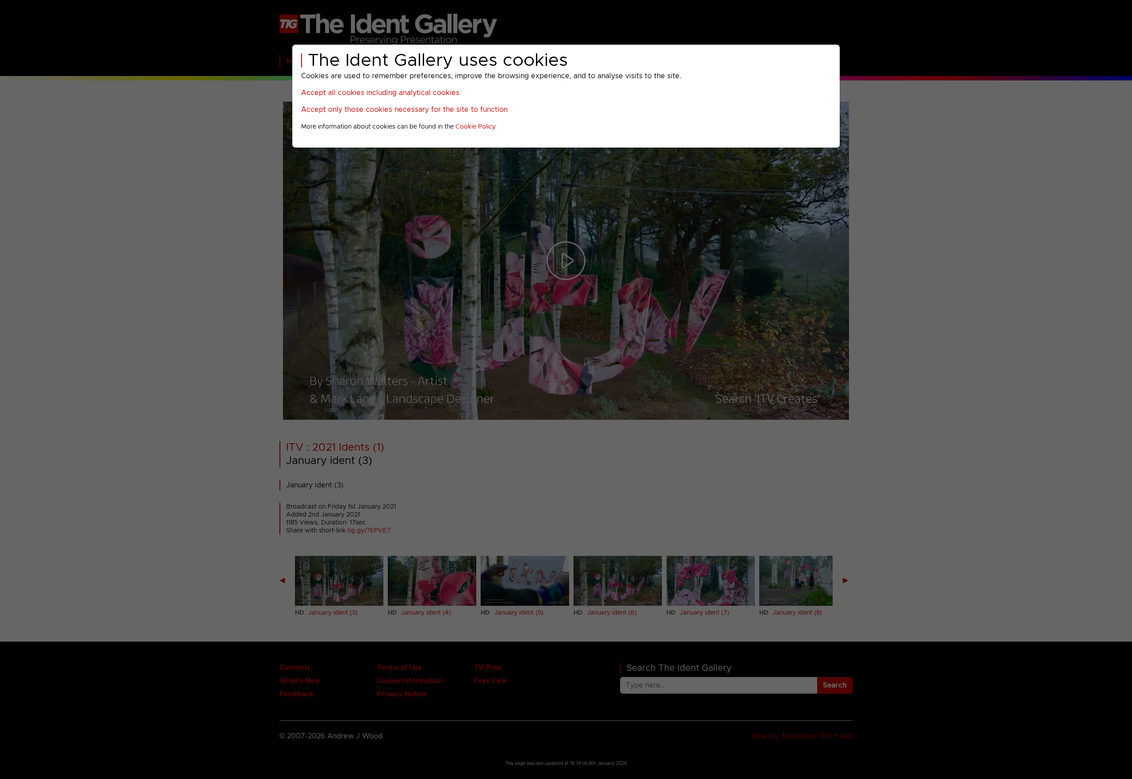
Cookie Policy (475, 127)
